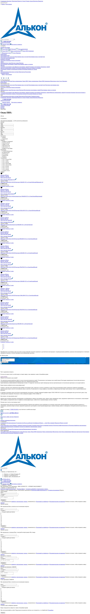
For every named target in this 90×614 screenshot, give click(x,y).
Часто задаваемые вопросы (46, 425)
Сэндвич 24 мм (6, 170)
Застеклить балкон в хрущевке (33, 68)
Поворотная (5, 155)
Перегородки (22, 71)
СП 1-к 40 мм (5, 162)
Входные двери (15, 63)
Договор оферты (21, 489)
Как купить (10, 425)
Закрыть (2, 502)
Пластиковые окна (5, 55)
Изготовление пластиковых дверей (9, 64)
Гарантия (24, 425)
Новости (19, 1)
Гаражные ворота (5, 73)
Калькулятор (4, 54)
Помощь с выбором (17, 425)
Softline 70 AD (5, 144)
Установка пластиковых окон (8, 66)
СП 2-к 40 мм (5, 169)
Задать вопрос (4, 376)
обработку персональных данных (19, 363)
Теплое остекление (15, 60)
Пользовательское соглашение (11, 426)
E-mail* (2, 495)
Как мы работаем (28, 423)
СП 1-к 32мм (5, 160)
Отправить (3, 500)
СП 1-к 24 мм (5, 166)
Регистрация (9, 4)
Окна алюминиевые (23, 49)
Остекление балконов (21, 68)
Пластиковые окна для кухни (8, 56)
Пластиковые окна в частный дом (36, 56)
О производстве (20, 423)
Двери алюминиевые (15, 51)
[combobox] (20, 120)
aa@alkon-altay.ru (6, 479)
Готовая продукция (5, 47)
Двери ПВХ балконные (28, 51)
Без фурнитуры (6, 152)
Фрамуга (4, 156)
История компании (11, 423)
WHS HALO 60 (6, 145)
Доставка (29, 425)
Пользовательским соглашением (57, 363)
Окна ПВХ (5, 49)
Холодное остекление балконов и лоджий (13, 433)
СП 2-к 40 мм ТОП (6, 165)
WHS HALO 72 (6, 147)
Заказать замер (4, 362)
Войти (3, 4)
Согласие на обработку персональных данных (30, 426)
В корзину (3, 186)
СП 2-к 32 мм (5, 167)
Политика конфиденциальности (61, 425)
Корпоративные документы (30, 429)
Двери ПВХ (5, 51)
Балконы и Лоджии (5, 59)
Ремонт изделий (64, 423)
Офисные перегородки (77, 431)
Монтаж (2, 65)
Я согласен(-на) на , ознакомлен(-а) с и (33, 363)
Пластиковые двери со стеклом (25, 64)
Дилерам (10, 429)
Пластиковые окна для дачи (21, 56)
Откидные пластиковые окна (8, 58)
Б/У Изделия (12, 49)
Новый (4, 137)
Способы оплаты (36, 425)
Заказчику (9, 1)
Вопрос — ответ (44, 423)
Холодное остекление (6, 60)
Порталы (21, 63)
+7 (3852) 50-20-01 (13, 409)
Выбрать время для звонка (8, 512)
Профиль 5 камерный (7, 141)
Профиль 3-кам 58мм (7, 148)
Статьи (24, 1)
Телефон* (3, 494)
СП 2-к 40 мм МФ (6, 163)
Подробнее (50, 610)
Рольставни (28, 71)
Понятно (3, 612)
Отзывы (28, 1)
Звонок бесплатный (5, 42)
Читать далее (5, 355)
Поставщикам (4, 429)
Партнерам (14, 1)
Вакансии (40, 1)
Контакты (35, 1)
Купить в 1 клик (10, 186)
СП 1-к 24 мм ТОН (6, 159)
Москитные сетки (6, 53)
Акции (31, 1)
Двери (2, 61)
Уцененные (5, 138)
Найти (2, 172)
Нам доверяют (51, 423)
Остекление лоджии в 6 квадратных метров (11, 69)
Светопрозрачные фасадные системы (10, 71)
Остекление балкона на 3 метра (29, 69)
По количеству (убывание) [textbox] (20, 120)
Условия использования (53, 490)
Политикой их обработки (42, 363)
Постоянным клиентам (17, 429)
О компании (4, 1)
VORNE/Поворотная (7, 151)
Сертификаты (36, 423)
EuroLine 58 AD (6, 142)
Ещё (2, 70)
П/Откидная (5, 154)
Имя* (2, 492)
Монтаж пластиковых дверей (22, 66)
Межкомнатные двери (6, 63)
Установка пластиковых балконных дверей (39, 66)
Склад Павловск (17, 53)
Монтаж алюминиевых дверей (8, 68)
